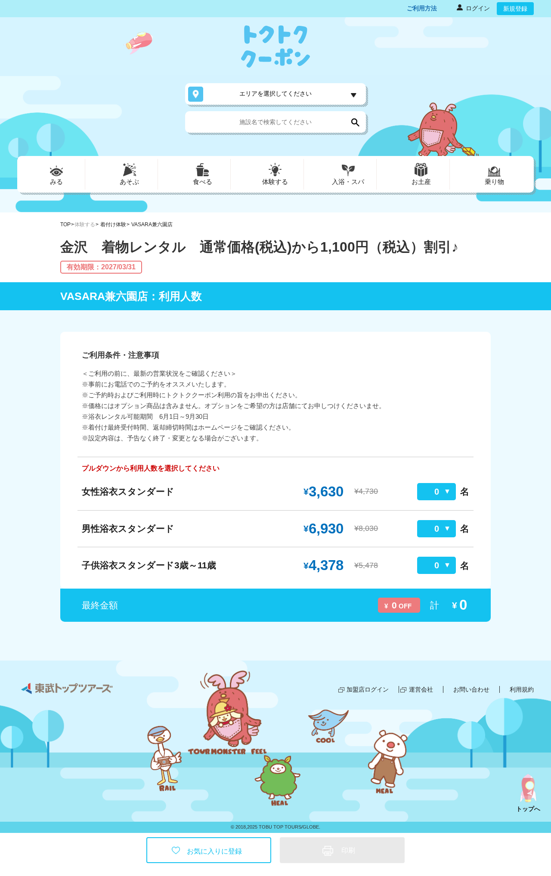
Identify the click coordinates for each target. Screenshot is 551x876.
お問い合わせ (471, 689)
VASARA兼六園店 (152, 224)
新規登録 (515, 8)
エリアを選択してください (275, 93)
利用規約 (522, 689)
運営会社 (421, 689)
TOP (65, 224)
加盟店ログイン (368, 689)
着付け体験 (113, 224)
